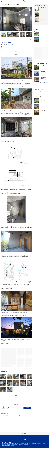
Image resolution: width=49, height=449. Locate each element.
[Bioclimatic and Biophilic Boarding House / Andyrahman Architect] (36, 79)
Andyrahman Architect (9, 44)
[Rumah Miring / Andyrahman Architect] (3, 376)
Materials (36, 91)
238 (5, 46)
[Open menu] (1, 1)
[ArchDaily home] (24, 1)
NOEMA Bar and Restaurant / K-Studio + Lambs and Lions (43, 14)
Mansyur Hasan (9, 49)
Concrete (3, 415)
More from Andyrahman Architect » (43, 82)
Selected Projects (19, 415)
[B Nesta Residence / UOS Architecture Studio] (36, 106)
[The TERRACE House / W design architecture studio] (36, 33)
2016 (5, 48)
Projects (7, 415)
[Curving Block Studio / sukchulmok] (37, 20)
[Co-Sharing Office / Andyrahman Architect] (36, 73)
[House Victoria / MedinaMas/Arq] (36, 39)
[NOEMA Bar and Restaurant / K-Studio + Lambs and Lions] (37, 14)
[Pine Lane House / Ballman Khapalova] (37, 9)
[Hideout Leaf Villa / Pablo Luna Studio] (36, 112)
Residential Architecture (5, 417)
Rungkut (16, 417)
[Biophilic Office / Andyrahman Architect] (36, 67)
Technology (42, 89)
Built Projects (13, 415)
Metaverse (41, 91)
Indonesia (9, 42)
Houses (2, 42)
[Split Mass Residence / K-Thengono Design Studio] (36, 100)
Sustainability (37, 89)
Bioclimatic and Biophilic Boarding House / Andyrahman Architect (44, 78)
